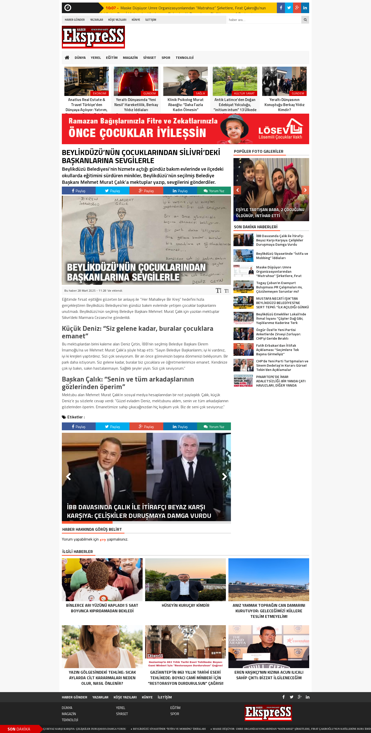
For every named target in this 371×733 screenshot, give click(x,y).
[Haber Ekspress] (93, 37)
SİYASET (149, 57)
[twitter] (289, 8)
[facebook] (281, 8)
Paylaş (80, 190)
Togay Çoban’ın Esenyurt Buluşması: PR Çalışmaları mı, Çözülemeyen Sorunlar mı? (188, 8)
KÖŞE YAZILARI (117, 20)
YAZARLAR (96, 20)
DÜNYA (80, 57)
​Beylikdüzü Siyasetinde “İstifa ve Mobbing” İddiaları (125, 728)
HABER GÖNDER (75, 20)
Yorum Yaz (216, 190)
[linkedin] (305, 8)
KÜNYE (136, 20)
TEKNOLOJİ (185, 57)
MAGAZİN (130, 57)
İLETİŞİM (150, 20)
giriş (103, 539)
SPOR (166, 57)
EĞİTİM (112, 57)
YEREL (96, 57)
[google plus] (297, 8)
